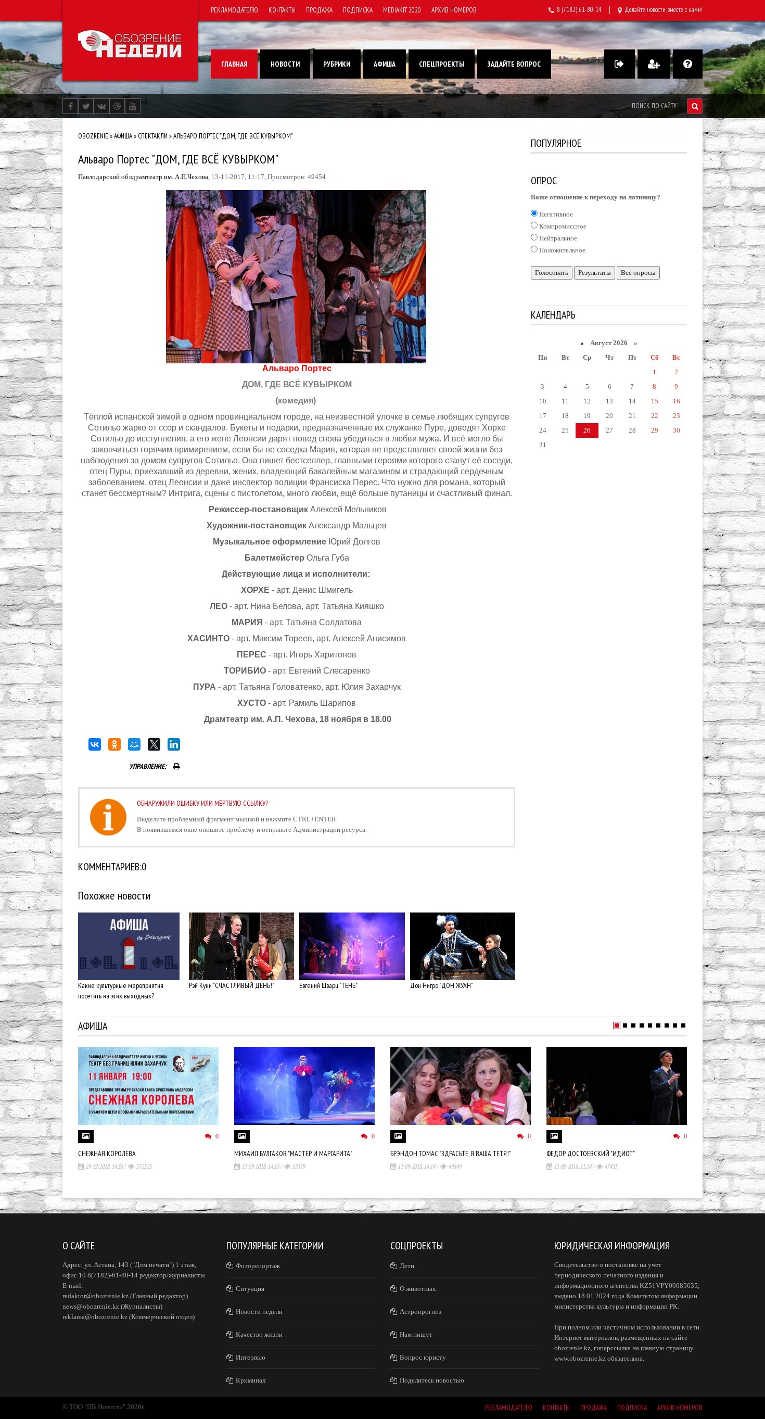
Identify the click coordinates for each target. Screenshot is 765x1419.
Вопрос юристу (423, 1357)
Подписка (358, 10)
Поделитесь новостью (432, 1380)
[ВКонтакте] (94, 744)
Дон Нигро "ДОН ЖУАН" (441, 985)
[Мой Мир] (134, 744)
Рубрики (336, 64)
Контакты (282, 10)
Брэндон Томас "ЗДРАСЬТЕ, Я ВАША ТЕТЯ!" (450, 1153)
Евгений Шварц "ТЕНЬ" (328, 985)
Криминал (250, 1380)
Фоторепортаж (258, 1266)
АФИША (123, 136)
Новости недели (259, 1311)
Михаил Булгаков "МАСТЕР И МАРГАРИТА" (293, 1153)
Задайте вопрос (514, 64)
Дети (407, 1266)
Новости (285, 64)
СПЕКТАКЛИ (153, 136)
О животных (418, 1289)
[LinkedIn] (174, 744)
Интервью (250, 1357)
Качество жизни (259, 1334)
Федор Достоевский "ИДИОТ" (590, 1153)
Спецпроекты (441, 64)
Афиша (385, 64)
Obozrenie (93, 136)
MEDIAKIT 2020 (402, 10)
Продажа (319, 10)
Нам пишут (416, 1334)
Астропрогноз (420, 1311)
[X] (154, 744)
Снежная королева (107, 1153)
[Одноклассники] (114, 744)
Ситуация (250, 1289)
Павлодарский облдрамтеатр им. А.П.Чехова (143, 177)
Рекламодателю (234, 10)
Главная (234, 64)
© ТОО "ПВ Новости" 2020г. (103, 1407)
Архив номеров (454, 10)
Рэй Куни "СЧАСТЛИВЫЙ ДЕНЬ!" (231, 985)
